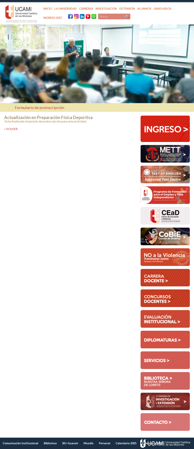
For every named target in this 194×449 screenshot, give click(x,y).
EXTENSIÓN (127, 8)
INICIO (47, 8)
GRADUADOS (162, 8)
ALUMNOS (144, 8)
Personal (104, 443)
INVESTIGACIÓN (106, 8)
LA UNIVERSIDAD (65, 8)
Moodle (88, 443)
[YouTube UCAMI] (88, 16)
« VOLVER (11, 129)
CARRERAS (86, 8)
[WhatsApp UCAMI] (94, 16)
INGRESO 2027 (52, 17)
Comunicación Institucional (20, 443)
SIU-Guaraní (70, 443)
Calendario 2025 (126, 443)
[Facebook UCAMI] (70, 16)
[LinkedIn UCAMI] (82, 16)
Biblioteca (50, 443)
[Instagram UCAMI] (76, 16)
